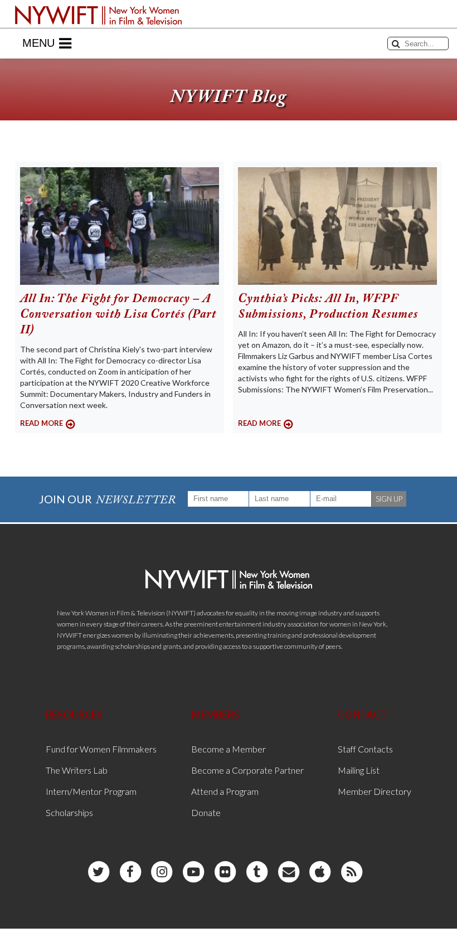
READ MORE (41, 423)
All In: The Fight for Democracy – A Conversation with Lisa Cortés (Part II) (118, 315)
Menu (38, 43)
